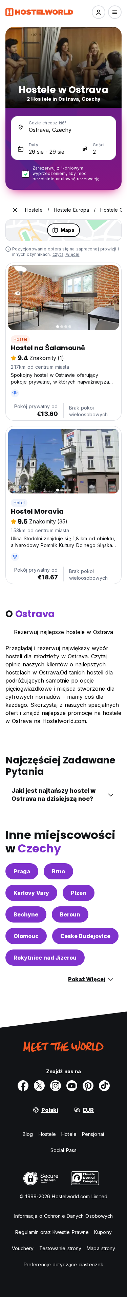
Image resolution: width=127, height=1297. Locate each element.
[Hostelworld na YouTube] (71, 1085)
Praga (22, 871)
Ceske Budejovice (85, 936)
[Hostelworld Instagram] (55, 1085)
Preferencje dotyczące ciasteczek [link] (63, 1264)
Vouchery (23, 1248)
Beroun (70, 914)
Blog (28, 1134)
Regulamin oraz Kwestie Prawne (52, 1232)
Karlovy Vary (31, 892)
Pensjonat (93, 1134)
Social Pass (63, 1150)
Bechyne (26, 914)
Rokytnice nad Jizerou (45, 957)
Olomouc (26, 936)
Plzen (78, 892)
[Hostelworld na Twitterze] (39, 1085)
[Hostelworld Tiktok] (104, 1085)
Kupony (103, 1232)
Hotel (19, 502)
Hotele (69, 1134)
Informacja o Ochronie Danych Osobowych (63, 1216)
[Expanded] (15, 210)
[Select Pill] (98, 12)
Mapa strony (101, 1248)
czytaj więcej (66, 254)
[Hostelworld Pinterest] (88, 1085)
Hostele (47, 1134)
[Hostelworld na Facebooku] (23, 1085)
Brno (58, 871)
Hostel (20, 339)
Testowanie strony (60, 1248)
